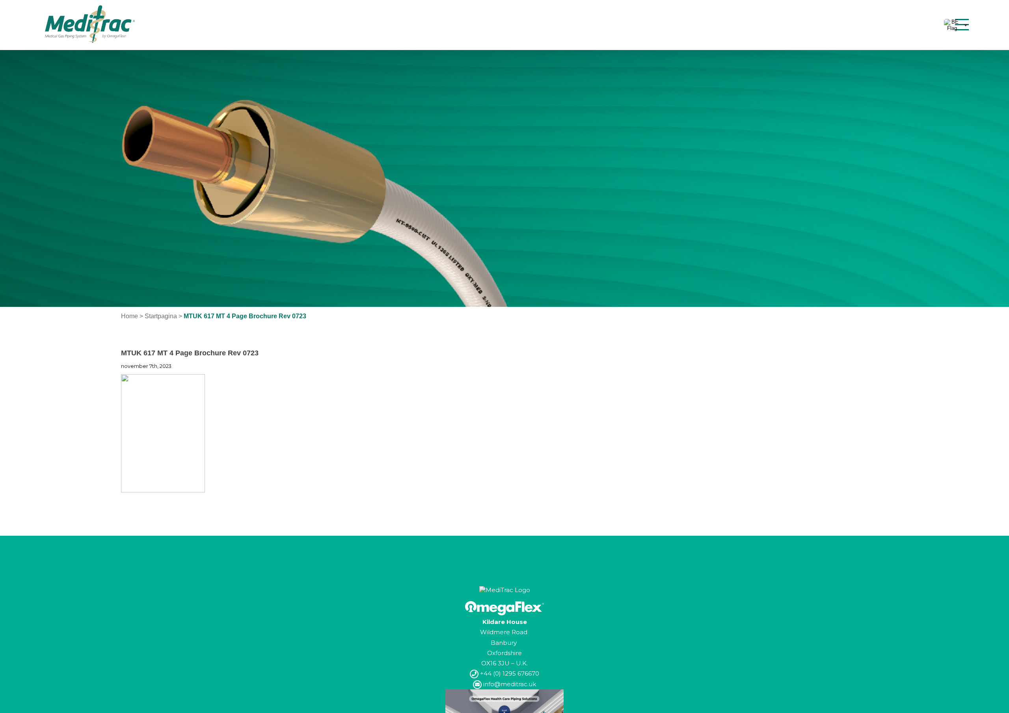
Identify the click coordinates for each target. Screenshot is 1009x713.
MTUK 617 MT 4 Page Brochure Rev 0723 (190, 353)
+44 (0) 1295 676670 (508, 673)
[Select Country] (956, 25)
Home (129, 316)
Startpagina (161, 316)
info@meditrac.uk (509, 684)
